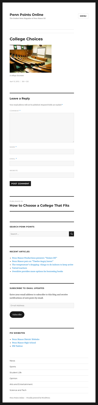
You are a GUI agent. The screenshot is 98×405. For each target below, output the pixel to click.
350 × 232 (25, 81)
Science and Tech (18, 390)
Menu (83, 16)
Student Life (16, 372)
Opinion (13, 378)
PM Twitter (17, 346)
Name (13, 147)
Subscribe (17, 314)
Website (14, 170)
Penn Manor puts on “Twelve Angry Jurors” (32, 261)
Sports (13, 366)
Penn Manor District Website (25, 339)
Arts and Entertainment (21, 384)
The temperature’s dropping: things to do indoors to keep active (42, 264)
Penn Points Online (26, 15)
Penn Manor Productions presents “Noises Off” (34, 258)
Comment (15, 111)
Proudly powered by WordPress (38, 398)
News (12, 361)
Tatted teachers (19, 268)
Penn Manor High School (24, 342)
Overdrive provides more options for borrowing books (37, 271)
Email (13, 159)
